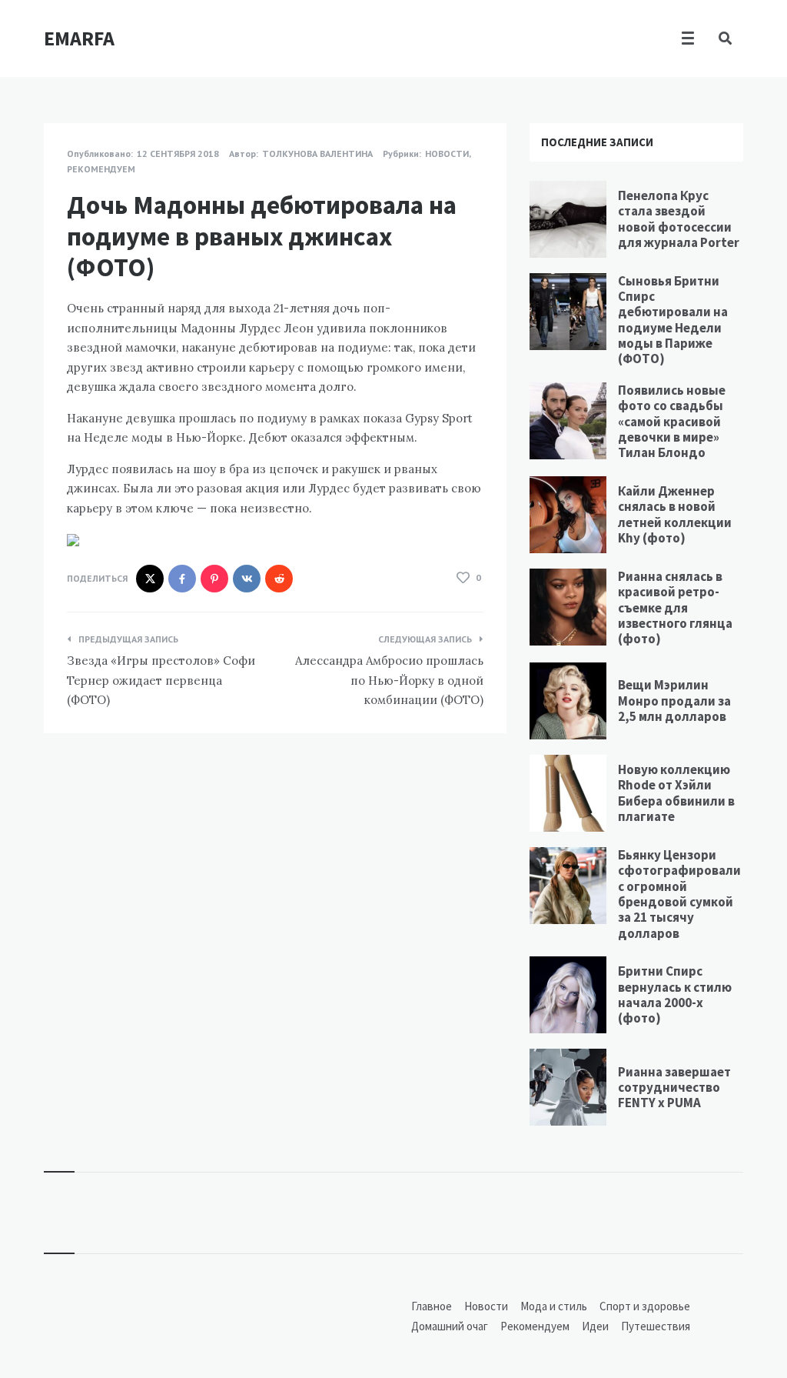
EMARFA (79, 38)
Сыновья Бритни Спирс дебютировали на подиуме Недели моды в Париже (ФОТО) (673, 320)
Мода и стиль (553, 1306)
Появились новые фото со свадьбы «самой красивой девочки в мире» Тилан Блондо (672, 422)
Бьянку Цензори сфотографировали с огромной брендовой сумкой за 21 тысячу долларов (679, 894)
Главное (431, 1306)
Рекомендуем (101, 169)
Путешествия (655, 1326)
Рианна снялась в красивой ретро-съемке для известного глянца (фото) (675, 608)
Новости (447, 153)
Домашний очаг (449, 1326)
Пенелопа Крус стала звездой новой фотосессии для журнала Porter (678, 219)
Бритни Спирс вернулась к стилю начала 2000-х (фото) (675, 994)
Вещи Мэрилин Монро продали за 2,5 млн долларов (674, 700)
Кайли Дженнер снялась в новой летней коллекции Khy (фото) (675, 514)
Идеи (595, 1326)
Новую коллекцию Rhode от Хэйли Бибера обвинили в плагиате (676, 793)
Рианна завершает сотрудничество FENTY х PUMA (674, 1087)
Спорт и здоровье (644, 1306)
